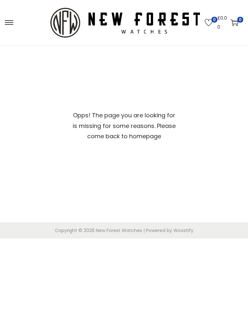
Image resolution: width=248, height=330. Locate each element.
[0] (208, 22)
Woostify (183, 230)
